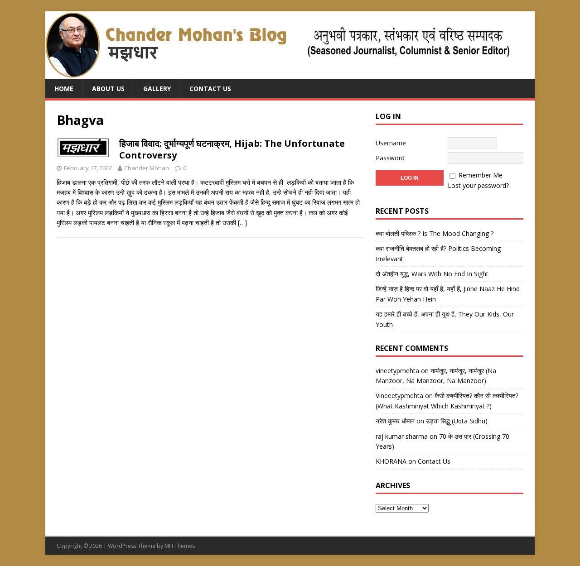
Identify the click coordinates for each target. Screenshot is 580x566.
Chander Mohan (146, 168)
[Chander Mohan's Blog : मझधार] (277, 74)
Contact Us (210, 88)
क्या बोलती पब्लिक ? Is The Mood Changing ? (434, 233)
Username (391, 143)
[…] (242, 222)
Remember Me (481, 175)
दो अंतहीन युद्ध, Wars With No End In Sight (432, 273)
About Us (108, 88)
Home (63, 88)
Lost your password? (478, 185)
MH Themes (179, 546)
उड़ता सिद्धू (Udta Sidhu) (457, 421)
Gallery (157, 88)
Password (390, 157)
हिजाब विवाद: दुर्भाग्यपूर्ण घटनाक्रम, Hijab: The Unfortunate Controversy (232, 149)
